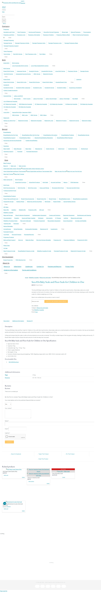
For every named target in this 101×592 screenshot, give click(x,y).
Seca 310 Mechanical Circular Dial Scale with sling (13, 504)
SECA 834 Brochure (14, 362)
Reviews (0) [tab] (30, 321)
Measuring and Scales (42, 308)
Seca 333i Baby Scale (57, 473)
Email (7, 429)
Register (23, 3)
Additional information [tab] (18, 321)
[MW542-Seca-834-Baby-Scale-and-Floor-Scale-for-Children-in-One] (16, 283)
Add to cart (6, 475)
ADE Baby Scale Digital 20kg (10, 471)
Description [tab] (6, 321)
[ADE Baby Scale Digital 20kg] (13, 469)
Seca (36, 312)
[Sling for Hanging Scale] (38, 472)
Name (7, 421)
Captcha (7, 433)
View (3, 12)
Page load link (3, 591)
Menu (4, 23)
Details (23, 477)
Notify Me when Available (56, 301)
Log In (22, 1)
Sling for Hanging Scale (34, 477)
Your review (8, 408)
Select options (31, 481)
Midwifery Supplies (39, 310)
